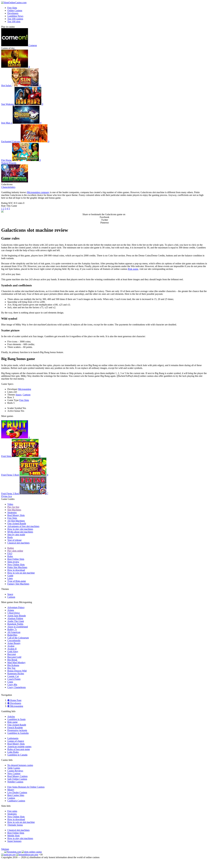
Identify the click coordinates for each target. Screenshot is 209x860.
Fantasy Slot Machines (18, 584)
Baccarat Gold (14, 657)
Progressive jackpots (17, 730)
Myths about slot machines (20, 531)
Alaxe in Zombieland (17, 626)
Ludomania (12, 738)
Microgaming (24, 389)
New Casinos (13, 773)
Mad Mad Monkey (16, 662)
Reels (10, 537)
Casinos (11, 798)
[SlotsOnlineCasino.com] (13, 2)
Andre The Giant (15, 621)
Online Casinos (14, 10)
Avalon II (12, 648)
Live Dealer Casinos (17, 792)
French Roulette (15, 727)
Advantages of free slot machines (23, 526)
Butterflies (12, 635)
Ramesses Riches (15, 673)
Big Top (11, 668)
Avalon (10, 646)
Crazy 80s (12, 684)
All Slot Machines (16, 520)
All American (13, 632)
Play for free (13, 507)
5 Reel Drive (13, 613)
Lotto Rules (13, 752)
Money (10, 789)
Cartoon (26, 394)
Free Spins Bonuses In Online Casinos (26, 787)
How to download (16, 570)
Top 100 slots (13, 21)
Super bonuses (14, 841)
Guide (10, 575)
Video (10, 504)
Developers (12, 13)
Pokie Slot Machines (17, 567)
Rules (10, 556)
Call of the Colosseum (18, 637)
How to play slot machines (20, 529)
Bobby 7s (12, 629)
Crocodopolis (13, 640)
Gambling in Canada (17, 754)
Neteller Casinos (15, 781)
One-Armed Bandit (16, 523)
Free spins (12, 811)
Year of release (14, 540)
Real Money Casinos (17, 776)
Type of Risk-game (16, 581)
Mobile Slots (13, 835)
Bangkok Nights (15, 624)
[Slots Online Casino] (32, 852)
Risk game (133, 269)
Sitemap (5, 849)
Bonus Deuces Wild (17, 670)
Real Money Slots (16, 515)
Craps (10, 681)
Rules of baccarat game (18, 749)
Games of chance (15, 741)
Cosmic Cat (13, 676)
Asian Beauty (14, 643)
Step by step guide (16, 534)
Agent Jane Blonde (16, 615)
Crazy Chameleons (16, 687)
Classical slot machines (18, 542)
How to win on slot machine (21, 572)
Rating (10, 548)
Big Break (12, 659)
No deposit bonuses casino (20, 765)
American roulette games (19, 746)
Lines (10, 578)
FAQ (9, 553)
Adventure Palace (15, 607)
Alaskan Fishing (15, 618)
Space (18, 394)
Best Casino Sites (15, 795)
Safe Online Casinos (17, 779)
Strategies (12, 512)
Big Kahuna (13, 665)
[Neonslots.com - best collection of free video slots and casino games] (13, 852)
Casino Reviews (15, 770)
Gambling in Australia (18, 733)
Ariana (10, 610)
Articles (11, 716)
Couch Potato (14, 679)
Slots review (13, 561)
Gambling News (15, 16)
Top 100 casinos (15, 18)
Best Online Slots (15, 559)
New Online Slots (16, 564)
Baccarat (11, 654)
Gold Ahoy (12, 651)
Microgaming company (38, 192)
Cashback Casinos (16, 800)
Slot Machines (14, 509)
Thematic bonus (15, 825)
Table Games (13, 768)
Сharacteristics (8, 187)
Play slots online (15, 550)
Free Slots (12, 7)
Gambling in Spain (16, 719)
